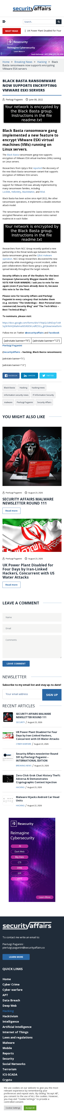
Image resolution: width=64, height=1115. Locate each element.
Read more (11, 510)
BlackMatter (28, 191)
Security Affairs (44, 402)
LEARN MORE (16, 956)
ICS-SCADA (9, 1074)
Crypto (7, 1080)
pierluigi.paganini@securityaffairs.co (23, 947)
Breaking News (23, 62)
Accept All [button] (30, 1107)
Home (5, 62)
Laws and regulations (17, 1037)
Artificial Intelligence (17, 1027)
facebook (12, 375)
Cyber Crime (11, 984)
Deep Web (9, 1005)
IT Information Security (43, 395)
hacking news (38, 387)
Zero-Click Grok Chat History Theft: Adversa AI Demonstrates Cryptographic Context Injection (38, 779)
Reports (8, 1053)
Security (20, 722)
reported (37, 168)
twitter (50, 375)
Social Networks (13, 1064)
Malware (8, 1043)
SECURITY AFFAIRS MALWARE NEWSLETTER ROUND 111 (28, 501)
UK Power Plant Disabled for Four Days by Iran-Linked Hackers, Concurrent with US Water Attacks (28, 571)
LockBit (6, 191)
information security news (16, 395)
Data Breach (11, 1000)
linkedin (31, 375)
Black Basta (13, 154)
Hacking (42, 62)
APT (5, 995)
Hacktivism (10, 1016)
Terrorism (9, 1069)
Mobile (7, 1048)
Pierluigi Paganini (14, 99)
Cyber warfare (23, 744)
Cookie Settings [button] (13, 1107)
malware (8, 402)
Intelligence (10, 1021)
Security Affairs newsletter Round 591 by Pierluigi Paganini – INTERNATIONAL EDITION (37, 757)
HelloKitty (16, 191)
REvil (42, 191)
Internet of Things (15, 1032)
